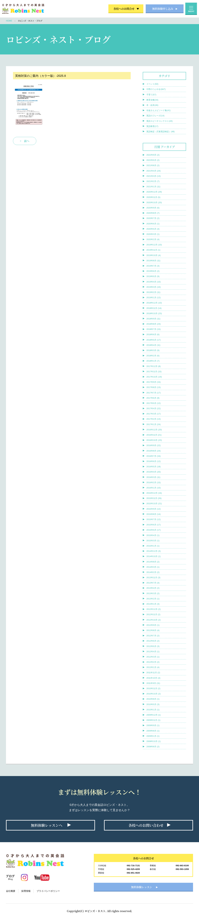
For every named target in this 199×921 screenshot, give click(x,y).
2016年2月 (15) (153, 482)
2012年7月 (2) (153, 635)
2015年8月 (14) (153, 514)
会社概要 (10, 891)
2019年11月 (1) (153, 250)
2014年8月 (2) (153, 562)
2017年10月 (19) (154, 377)
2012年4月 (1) (153, 651)
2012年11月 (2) (153, 614)
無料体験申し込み (162, 9)
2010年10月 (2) (153, 694)
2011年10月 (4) (153, 678)
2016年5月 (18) (153, 466)
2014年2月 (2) (153, 572)
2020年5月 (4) (153, 229)
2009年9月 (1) (153, 725)
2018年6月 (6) (153, 334)
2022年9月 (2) (153, 155)
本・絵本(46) (152, 105)
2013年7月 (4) (153, 583)
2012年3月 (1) (153, 657)
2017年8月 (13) (153, 387)
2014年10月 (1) (153, 556)
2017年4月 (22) (153, 408)
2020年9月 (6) (153, 208)
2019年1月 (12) (153, 297)
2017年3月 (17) (153, 414)
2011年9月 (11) (153, 683)
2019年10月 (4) (153, 255)
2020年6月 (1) (153, 223)
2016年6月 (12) (153, 461)
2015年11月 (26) (154, 498)
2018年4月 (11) (153, 345)
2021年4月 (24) (153, 171)
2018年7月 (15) (153, 329)
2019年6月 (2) (153, 271)
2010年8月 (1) (153, 699)
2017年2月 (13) (153, 419)
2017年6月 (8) (153, 398)
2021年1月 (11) (153, 186)
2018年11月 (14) (154, 308)
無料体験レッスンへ (46, 825)
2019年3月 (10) (153, 287)
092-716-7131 (133, 865)
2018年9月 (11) (153, 319)
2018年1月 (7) (153, 361)
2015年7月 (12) (153, 519)
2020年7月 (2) (153, 218)
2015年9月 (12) (153, 509)
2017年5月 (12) (153, 403)
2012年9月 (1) (153, 625)
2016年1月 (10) (153, 488)
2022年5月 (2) (153, 160)
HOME (9, 21)
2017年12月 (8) (153, 366)
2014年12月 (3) (153, 551)
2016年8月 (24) (153, 451)
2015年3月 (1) (153, 540)
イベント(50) (152, 84)
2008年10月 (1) (153, 741)
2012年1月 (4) (153, 667)
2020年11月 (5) (153, 197)
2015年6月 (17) (153, 524)
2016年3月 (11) (153, 477)
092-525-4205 (133, 869)
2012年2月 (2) (153, 662)
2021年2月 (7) (153, 181)
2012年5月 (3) (153, 646)
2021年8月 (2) (153, 165)
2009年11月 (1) (153, 720)
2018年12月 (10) (154, 303)
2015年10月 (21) (154, 503)
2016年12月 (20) (154, 429)
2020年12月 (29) (154, 192)
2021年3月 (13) (153, 176)
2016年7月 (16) (153, 456)
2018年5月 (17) (153, 340)
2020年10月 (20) (154, 202)
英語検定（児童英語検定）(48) (160, 131)
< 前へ (24, 261)
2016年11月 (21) (154, 435)
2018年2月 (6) (153, 355)
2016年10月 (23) (154, 440)
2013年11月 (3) (153, 577)
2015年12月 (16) (154, 493)
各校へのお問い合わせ (145, 825)
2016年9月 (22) (153, 445)
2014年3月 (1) (153, 567)
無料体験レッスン (141, 887)
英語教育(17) (152, 126)
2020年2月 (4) (153, 239)
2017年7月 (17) (153, 393)
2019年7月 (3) (153, 266)
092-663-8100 (182, 865)
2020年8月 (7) (153, 213)
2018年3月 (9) (153, 350)
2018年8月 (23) (153, 324)
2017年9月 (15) (153, 382)
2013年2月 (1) (153, 599)
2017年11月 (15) (154, 371)
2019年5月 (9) (153, 276)
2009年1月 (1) (153, 736)
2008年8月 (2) (153, 746)
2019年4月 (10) (153, 282)
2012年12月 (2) (153, 609)
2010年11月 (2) (153, 688)
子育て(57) (151, 94)
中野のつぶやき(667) (156, 89)
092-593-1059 (182, 869)
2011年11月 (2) (153, 672)
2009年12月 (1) (153, 715)
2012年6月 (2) (153, 641)
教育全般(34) (152, 100)
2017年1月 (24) (153, 424)
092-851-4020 (133, 873)
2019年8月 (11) (153, 260)
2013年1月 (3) (153, 604)
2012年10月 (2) (153, 620)
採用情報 (26, 891)
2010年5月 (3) (153, 704)
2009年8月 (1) (153, 731)
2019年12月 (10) (154, 244)
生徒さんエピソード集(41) (158, 110)
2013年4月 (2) (153, 588)
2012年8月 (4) (153, 630)
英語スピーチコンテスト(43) (159, 121)
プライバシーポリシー (48, 891)
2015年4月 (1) (153, 535)
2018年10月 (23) (154, 313)
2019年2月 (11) (153, 292)
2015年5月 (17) (153, 530)
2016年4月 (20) (153, 472)
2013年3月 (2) (153, 593)
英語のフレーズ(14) (155, 115)
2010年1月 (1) (153, 709)
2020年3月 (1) (153, 234)
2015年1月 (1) (153, 546)
